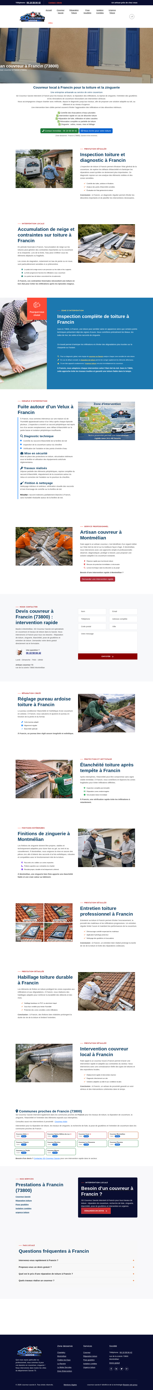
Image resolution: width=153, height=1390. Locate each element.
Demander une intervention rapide (97, 579)
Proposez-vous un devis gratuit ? (76, 1267)
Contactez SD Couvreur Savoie (47, 1158)
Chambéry (61, 1352)
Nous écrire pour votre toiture (97, 131)
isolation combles (100, 11)
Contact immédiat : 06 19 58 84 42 (60, 131)
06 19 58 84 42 (34, 2)
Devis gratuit (114, 1363)
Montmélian (61, 1356)
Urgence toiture (89, 1367)
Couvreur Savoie (60, 11)
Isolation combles (90, 1364)
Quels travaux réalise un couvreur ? (76, 1280)
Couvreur (86, 1352)
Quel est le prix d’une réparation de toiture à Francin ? (76, 1273)
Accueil (49, 10)
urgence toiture (112, 11)
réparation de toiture (87, 360)
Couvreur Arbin (61, 1122)
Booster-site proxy (130, 1385)
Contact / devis (55, 3)
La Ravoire (61, 1364)
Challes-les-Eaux (64, 1360)
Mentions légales (70, 1385)
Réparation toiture (74, 11)
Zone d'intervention (64, 1371)
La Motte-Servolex (64, 1367)
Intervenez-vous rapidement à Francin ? (76, 1260)
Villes (50, 23)
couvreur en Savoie (96, 356)
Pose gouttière (87, 11)
